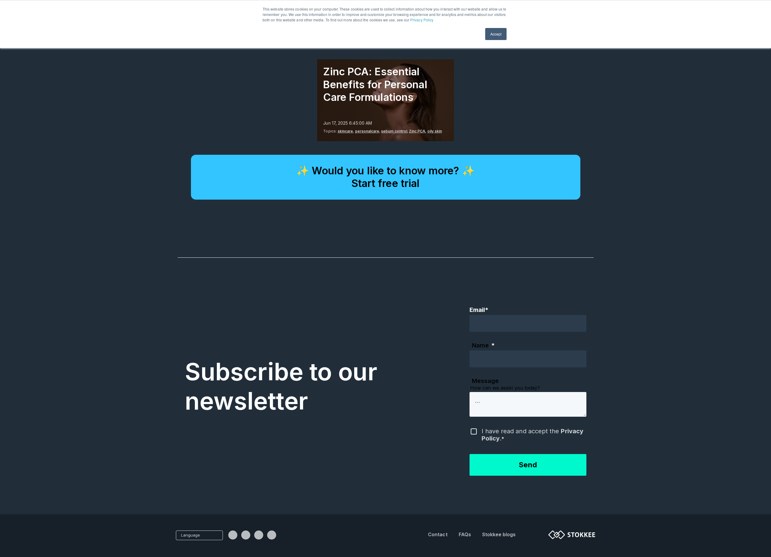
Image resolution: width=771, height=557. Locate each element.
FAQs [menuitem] (465, 534)
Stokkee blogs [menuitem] (499, 534)
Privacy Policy (421, 19)
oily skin (434, 131)
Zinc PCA (417, 131)
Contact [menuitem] (437, 534)
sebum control (394, 131)
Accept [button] (495, 33)
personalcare (367, 131)
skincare (345, 131)
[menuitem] (234, 535)
